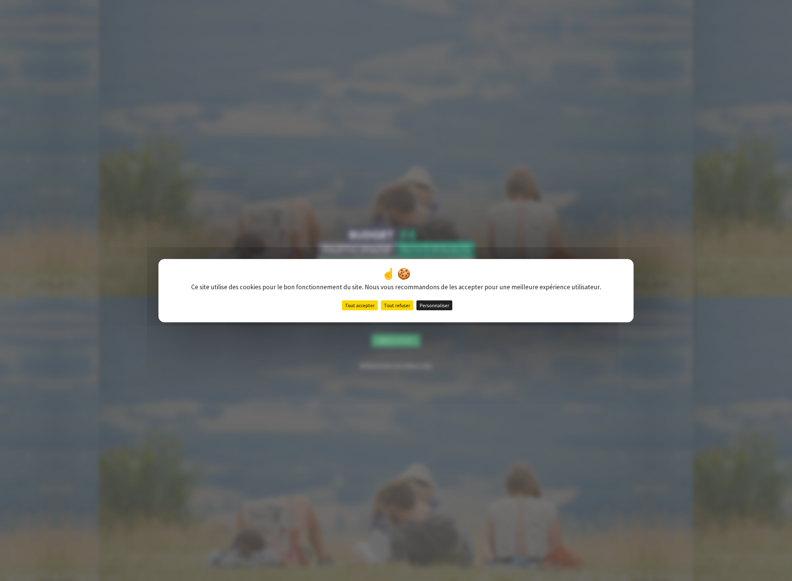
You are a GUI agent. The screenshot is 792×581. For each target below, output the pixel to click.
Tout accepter (360, 305)
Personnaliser (434, 305)
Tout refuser (397, 305)
